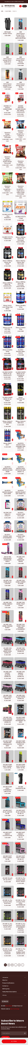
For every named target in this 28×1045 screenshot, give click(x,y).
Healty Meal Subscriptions (9, 991)
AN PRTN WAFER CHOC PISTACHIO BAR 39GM (7, 469)
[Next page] (22, 964)
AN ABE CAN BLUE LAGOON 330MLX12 (20, 649)
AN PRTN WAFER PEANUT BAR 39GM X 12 (21, 492)
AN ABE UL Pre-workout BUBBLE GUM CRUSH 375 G (20, 951)
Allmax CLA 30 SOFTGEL (7, 328)
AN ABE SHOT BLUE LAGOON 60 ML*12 (20, 812)
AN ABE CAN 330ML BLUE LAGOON (7, 582)
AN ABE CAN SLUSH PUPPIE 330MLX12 (20, 697)
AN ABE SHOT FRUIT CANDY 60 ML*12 (20, 857)
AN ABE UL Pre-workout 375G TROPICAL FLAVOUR (7, 951)
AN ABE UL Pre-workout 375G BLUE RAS (7, 901)
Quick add (25, 28)
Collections (8, 11)
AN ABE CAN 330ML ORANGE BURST (7, 626)
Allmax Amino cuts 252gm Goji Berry (7, 307)
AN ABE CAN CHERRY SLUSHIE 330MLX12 (7, 674)
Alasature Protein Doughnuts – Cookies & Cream (20, 134)
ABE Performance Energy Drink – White (20, 85)
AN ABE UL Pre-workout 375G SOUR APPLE (7, 925)
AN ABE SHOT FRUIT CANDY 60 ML (7, 857)
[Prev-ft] (25, 1033)
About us (4, 980)
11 (19, 965)
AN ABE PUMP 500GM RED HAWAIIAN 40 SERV (7, 743)
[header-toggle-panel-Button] (2, 6)
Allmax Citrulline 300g (20, 306)
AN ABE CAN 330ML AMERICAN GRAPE (21, 559)
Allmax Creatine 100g (20, 328)
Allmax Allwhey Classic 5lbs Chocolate (20, 262)
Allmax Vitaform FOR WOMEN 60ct (7, 423)
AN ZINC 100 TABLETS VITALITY (7, 514)
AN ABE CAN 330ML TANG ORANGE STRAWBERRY (20, 627)
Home (2, 11)
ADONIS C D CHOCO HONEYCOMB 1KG (7, 108)
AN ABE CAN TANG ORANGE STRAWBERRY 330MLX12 (7, 720)
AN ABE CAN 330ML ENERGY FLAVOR (7, 604)
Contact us (5, 986)
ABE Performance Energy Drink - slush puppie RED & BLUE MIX (21, 35)
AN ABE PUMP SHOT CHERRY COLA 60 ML (7, 766)
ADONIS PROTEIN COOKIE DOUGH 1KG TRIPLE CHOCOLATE (21, 109)
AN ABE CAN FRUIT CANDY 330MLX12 (7, 697)
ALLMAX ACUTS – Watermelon (7, 237)
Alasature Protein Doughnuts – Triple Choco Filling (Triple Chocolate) (20, 190)
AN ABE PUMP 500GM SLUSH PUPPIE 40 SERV (20, 743)
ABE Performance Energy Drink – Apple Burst (7, 59)
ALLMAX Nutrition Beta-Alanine (20, 351)
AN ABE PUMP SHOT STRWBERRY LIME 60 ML (7, 789)
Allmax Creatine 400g (7, 350)
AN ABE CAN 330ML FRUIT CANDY (20, 604)
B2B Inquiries (6, 988)
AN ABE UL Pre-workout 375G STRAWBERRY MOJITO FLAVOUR (20, 927)
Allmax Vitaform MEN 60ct (20, 422)
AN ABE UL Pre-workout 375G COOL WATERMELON (20, 902)
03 (12, 965)
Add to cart (12, 28)
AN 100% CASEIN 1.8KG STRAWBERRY (7, 536)
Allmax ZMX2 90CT (7, 444)
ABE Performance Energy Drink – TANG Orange (7, 85)
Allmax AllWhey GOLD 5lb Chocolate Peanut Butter (20, 284)
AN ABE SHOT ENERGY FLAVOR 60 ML (7, 834)
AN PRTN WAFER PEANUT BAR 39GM (7, 492)
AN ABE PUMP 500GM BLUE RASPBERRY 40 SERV (20, 720)
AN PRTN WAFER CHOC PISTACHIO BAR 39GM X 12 (20, 469)
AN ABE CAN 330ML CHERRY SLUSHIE (21, 582)
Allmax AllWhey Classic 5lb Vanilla (7, 262)
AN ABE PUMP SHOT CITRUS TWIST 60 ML (20, 766)
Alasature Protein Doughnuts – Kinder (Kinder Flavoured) (7, 160)
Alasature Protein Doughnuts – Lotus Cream (20, 163)
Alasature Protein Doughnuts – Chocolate (7, 135)
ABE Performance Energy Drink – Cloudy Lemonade (20, 60)
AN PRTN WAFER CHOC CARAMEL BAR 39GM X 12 (20, 446)
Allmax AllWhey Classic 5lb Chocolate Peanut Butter (20, 239)
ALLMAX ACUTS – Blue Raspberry (7, 216)
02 (9, 965)
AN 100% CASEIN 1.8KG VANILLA (20, 536)
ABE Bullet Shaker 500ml (7, 32)
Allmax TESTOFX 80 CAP (21, 399)
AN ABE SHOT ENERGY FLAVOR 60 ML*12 (20, 835)
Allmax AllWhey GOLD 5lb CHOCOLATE (7, 284)
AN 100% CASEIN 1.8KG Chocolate (20, 514)
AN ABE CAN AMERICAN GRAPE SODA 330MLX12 (7, 650)
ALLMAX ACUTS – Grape (21, 217)
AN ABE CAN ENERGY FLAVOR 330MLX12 (21, 674)
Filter (15, 1041)
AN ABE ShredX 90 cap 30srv (7, 878)
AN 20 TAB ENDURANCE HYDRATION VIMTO (7, 559)
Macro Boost (8, 1005)
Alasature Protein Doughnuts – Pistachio (7, 188)
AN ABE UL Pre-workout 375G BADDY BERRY (20, 879)
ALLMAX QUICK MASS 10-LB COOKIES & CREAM (20, 374)
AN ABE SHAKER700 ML (21, 787)
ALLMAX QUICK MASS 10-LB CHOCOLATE (7, 373)
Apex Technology (14, 1009)
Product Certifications (8, 983)
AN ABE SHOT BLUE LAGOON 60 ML (7, 812)
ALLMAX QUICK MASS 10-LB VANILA (7, 399)
